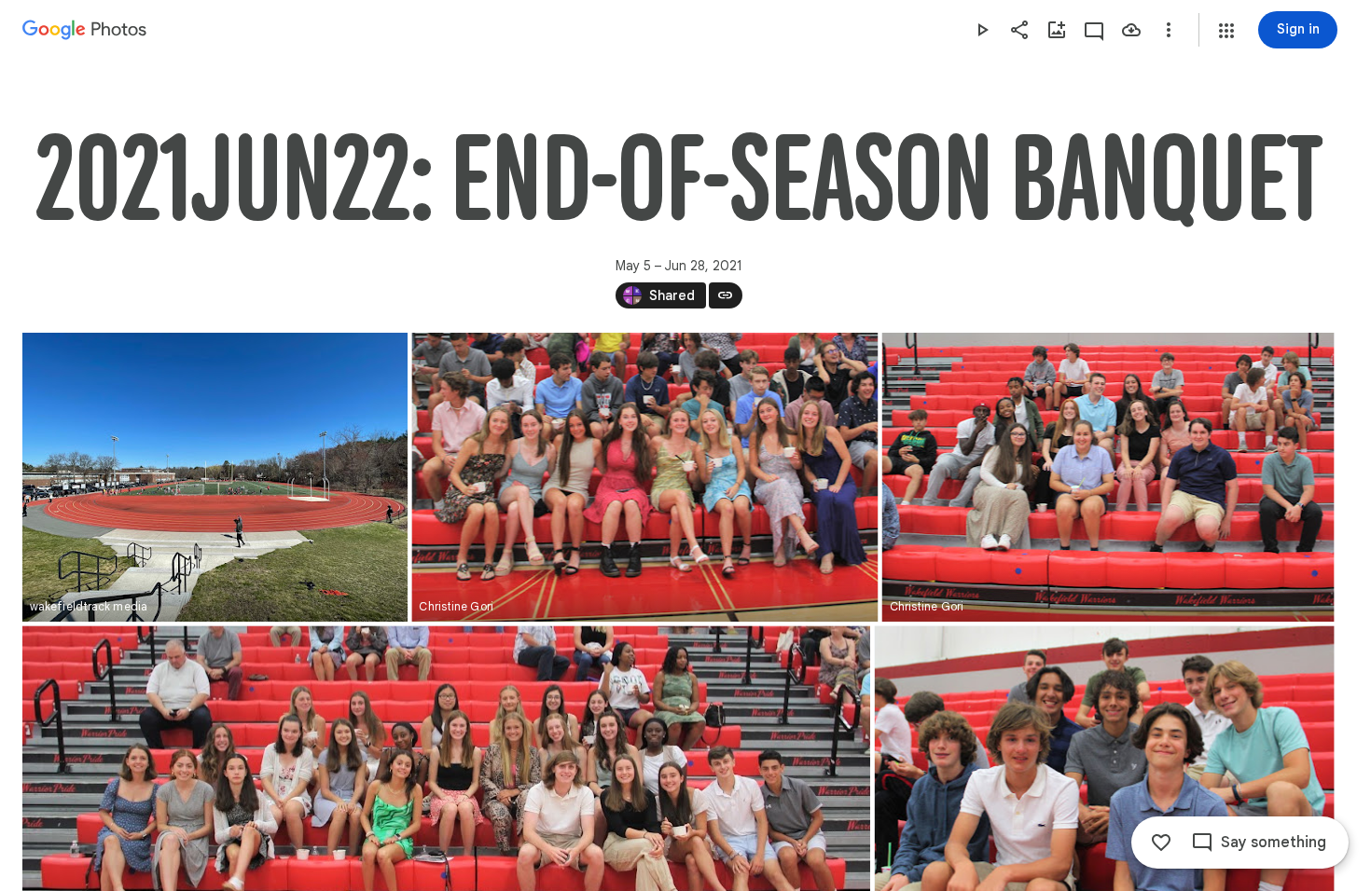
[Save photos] (1131, 29)
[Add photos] (1056, 29)
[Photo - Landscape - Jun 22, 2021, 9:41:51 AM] (1108, 477)
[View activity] (1094, 29)
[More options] (1168, 29)
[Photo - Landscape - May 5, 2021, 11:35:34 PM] (215, 477)
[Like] (1161, 842)
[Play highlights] (982, 29)
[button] (1226, 30)
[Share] (1019, 29)
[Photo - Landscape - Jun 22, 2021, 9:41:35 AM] (644, 477)
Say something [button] (1273, 842)
